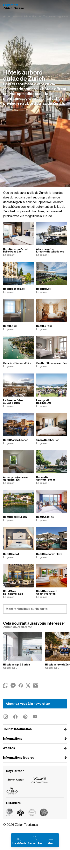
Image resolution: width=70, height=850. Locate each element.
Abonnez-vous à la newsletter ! (28, 703)
